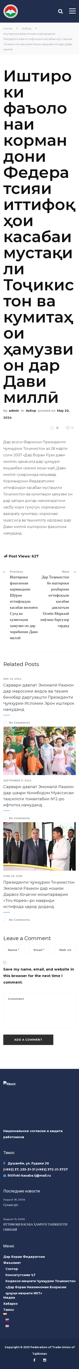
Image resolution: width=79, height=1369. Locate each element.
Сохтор (11, 1269)
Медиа (9, 1298)
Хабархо (10, 1304)
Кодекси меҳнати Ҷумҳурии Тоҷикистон (40, 1281)
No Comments (19, 722)
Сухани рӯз (10, 1205)
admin (14, 411)
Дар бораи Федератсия (24, 1257)
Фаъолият (12, 1263)
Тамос (8, 1310)
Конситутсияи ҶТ (20, 1275)
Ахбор (27, 28)
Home (7, 28)
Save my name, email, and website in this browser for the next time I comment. (38, 975)
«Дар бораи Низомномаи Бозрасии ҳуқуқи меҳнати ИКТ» (35, 1290)
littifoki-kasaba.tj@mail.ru (29, 1175)
